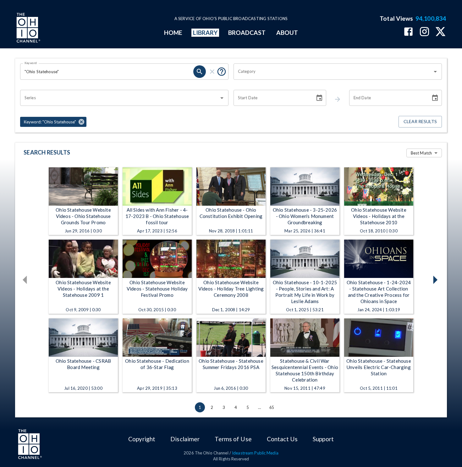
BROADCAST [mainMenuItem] (247, 32)
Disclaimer (185, 439)
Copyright (141, 439)
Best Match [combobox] (421, 152)
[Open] (435, 71)
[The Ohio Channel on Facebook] (408, 32)
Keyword (31, 63)
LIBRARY (205, 32)
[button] (53, 122)
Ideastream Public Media (255, 452)
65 (271, 407)
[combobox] (333, 71)
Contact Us (282, 439)
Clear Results (420, 121)
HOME (173, 32)
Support (323, 439)
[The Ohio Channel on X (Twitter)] (440, 32)
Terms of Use (233, 439)
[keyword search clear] (212, 71)
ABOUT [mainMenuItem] (287, 32)
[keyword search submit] (199, 71)
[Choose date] (319, 98)
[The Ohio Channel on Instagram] (424, 32)
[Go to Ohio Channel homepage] (27, 28)
